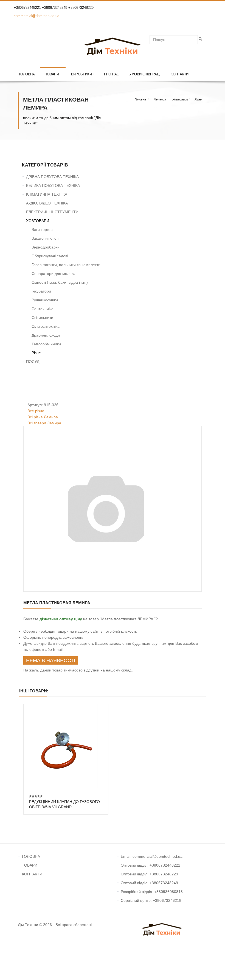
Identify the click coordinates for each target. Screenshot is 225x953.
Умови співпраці (144, 74)
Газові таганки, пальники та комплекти (66, 265)
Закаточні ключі (45, 238)
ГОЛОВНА (31, 856)
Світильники (42, 317)
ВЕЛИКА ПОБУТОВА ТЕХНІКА (53, 185)
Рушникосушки (45, 300)
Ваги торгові (42, 229)
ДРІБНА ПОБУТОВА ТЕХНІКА (52, 176)
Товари (53, 74)
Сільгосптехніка (46, 326)
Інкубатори (41, 291)
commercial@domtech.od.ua (36, 16)
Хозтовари (180, 99)
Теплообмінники (46, 344)
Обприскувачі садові (50, 256)
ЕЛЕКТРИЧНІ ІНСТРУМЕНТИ (52, 212)
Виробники (83, 74)
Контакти (179, 74)
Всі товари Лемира (44, 423)
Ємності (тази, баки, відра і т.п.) (60, 282)
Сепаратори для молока (53, 273)
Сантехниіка (43, 309)
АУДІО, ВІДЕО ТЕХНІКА (47, 203)
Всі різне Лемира (42, 417)
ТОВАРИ (29, 865)
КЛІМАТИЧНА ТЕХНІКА (46, 194)
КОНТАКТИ (32, 874)
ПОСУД (32, 361)
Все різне (35, 411)
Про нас (111, 74)
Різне (198, 99)
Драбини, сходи (46, 335)
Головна (27, 74)
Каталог (160, 99)
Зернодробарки (46, 247)
